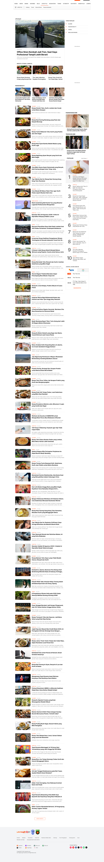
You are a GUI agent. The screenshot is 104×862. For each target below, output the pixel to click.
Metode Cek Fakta (20, 839)
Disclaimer (30, 837)
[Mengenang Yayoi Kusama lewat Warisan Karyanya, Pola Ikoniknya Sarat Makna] (23, 678)
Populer (70, 158)
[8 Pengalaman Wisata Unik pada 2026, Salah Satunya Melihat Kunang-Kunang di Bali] (23, 595)
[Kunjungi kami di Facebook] (76, 847)
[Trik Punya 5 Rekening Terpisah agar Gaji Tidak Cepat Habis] (23, 429)
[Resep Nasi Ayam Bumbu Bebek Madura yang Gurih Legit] (23, 145)
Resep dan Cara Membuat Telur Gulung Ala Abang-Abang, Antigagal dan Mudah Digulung (79, 234)
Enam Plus (81, 3)
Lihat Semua (84, 158)
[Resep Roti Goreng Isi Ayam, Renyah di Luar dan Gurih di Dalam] (23, 666)
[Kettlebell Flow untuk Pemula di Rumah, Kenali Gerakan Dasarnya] (23, 654)
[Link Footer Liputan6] (23, 832)
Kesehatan (52, 3)
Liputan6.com (27, 851)
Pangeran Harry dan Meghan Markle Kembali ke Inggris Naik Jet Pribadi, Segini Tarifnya (76, 152)
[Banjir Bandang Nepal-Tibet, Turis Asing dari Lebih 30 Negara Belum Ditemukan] (23, 323)
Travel (32, 7)
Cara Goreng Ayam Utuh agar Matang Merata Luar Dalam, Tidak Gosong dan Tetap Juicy (79, 208)
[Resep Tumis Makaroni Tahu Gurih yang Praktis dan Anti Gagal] (23, 133)
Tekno (59, 3)
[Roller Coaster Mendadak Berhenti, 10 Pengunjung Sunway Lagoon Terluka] (23, 808)
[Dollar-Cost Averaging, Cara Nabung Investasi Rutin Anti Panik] (23, 785)
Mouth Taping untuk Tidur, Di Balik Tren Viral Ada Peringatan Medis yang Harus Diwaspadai (80, 188)
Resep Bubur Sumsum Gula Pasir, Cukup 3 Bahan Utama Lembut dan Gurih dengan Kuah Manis (80, 217)
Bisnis (26, 3)
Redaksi (23, 837)
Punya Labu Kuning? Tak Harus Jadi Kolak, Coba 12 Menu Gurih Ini (79, 243)
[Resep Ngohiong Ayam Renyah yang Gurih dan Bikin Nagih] (23, 157)
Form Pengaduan (63, 837)
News (21, 3)
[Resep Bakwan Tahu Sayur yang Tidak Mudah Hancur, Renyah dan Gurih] (23, 560)
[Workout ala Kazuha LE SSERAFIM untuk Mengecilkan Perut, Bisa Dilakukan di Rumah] (23, 418)
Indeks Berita (39, 818)
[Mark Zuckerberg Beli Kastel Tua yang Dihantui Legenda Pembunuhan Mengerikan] (23, 204)
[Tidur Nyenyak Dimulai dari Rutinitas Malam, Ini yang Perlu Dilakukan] (23, 536)
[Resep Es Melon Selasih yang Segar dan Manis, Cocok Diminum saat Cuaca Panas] (23, 335)
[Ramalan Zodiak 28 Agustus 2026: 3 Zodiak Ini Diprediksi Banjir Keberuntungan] (23, 548)
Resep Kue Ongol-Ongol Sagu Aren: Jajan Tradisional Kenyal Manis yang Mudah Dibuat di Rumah (80, 198)
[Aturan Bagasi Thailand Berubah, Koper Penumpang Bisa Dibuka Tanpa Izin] (23, 275)
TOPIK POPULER (70, 20)
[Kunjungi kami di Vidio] (71, 847)
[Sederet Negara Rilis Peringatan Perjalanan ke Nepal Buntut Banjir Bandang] (23, 453)
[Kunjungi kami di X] (78, 847)
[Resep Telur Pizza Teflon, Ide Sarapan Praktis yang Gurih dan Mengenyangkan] (23, 382)
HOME (16, 3)
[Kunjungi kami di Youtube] (73, 847)
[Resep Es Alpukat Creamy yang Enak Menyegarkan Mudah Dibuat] (23, 702)
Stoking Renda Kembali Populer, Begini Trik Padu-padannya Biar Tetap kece (77, 129)
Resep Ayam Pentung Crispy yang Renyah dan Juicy (80, 225)
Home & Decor (38, 7)
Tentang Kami (72, 837)
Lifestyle (44, 3)
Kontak (18, 837)
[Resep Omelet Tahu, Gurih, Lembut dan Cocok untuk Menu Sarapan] (23, 110)
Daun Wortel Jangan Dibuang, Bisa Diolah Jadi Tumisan (79, 259)
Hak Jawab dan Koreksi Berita (33, 839)
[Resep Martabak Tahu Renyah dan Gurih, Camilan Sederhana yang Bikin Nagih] (23, 264)
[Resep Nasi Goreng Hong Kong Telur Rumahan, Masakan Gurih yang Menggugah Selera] (23, 512)
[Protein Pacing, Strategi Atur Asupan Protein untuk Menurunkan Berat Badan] (23, 370)
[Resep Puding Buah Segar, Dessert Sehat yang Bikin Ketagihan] (23, 725)
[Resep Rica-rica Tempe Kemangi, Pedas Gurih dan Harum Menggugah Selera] (23, 761)
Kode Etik (37, 837)
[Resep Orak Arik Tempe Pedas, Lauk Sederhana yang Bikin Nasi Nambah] (23, 394)
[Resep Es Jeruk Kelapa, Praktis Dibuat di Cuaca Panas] (23, 287)
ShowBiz (32, 3)
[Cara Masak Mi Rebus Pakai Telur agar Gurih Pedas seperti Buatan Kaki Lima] (23, 193)
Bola (38, 3)
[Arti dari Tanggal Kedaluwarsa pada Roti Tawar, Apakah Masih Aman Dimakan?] (23, 773)
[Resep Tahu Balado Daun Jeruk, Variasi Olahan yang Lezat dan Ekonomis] (23, 737)
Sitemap (55, 837)
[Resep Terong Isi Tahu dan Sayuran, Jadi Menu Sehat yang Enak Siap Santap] (23, 619)
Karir (78, 837)
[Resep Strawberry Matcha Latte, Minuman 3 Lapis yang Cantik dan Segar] (23, 406)
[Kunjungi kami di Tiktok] (86, 847)
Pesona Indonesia (47, 7)
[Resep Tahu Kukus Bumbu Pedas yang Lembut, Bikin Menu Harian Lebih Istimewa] (23, 441)
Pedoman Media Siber (46, 837)
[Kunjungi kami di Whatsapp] (84, 847)
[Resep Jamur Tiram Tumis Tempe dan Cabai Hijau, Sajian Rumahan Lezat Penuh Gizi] (23, 642)
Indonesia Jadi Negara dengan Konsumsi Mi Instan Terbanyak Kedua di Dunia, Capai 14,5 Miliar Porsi (80, 179)
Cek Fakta (73, 3)
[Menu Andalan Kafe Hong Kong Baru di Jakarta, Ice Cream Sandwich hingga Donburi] (23, 346)
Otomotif (66, 3)
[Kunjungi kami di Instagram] (81, 847)
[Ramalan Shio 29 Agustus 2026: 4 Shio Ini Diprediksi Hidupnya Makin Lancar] (23, 216)
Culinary (28, 7)
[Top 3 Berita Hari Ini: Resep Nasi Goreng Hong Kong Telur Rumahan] (23, 181)
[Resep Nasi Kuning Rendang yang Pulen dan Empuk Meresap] (23, 122)
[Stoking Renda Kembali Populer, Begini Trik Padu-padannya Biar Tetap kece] (77, 120)
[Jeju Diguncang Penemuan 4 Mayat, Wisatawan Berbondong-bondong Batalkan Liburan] (23, 358)
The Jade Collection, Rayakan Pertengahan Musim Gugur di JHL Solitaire (80, 251)
